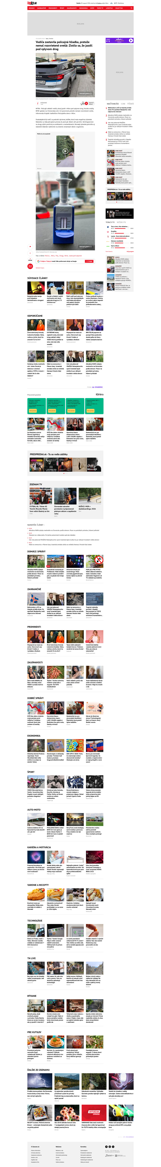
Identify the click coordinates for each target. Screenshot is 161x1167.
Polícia (47, 256)
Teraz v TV (110, 222)
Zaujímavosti (72, 8)
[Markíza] (107, 227)
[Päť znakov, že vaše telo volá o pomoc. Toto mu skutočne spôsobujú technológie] (55, 968)
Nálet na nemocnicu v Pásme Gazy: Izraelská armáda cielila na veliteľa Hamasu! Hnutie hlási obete (60, 544)
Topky (47, 38)
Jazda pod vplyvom (75, 256)
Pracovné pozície (34, 395)
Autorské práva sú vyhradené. (112, 1152)
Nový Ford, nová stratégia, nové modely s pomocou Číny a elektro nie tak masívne (75, 831)
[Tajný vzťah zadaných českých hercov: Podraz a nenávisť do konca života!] (75, 636)
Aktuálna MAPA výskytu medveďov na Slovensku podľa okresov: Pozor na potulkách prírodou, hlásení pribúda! (64, 530)
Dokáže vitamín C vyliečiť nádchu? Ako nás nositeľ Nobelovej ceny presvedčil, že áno (94, 942)
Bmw (66, 256)
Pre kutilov (34, 1032)
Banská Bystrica (89, 580)
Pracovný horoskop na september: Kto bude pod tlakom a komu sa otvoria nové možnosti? (35, 868)
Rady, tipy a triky (51, 873)
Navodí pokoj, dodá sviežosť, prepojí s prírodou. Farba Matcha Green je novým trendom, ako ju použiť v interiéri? (35, 1018)
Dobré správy (35, 698)
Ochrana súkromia (35, 1153)
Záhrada (88, 1058)
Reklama (58, 1147)
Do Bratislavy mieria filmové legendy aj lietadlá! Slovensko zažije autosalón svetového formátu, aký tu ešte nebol (36, 436)
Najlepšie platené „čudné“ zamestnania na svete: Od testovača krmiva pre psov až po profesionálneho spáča (75, 869)
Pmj (57, 256)
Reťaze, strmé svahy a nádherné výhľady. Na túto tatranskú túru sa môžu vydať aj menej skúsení (93, 980)
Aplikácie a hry (50, 949)
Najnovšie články (35, 525)
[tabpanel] (120, 126)
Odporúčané (30, 947)
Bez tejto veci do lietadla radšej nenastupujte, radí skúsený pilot (35, 978)
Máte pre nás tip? (84, 1162)
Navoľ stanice (109, 251)
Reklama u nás (59, 1150)
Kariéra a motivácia (39, 847)
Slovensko (69, 798)
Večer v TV (121, 222)
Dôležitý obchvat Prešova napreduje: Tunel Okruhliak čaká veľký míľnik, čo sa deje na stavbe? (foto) (35, 758)
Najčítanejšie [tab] (113, 104)
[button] (86, 103)
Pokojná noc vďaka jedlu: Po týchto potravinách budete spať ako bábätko (52, 535)
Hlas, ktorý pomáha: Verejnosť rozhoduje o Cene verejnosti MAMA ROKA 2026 (93, 868)
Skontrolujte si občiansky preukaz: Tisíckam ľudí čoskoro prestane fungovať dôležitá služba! (55, 757)
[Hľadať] (131, 8)
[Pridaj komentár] (30, 246)
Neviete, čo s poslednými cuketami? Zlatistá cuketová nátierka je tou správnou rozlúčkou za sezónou (55, 1054)
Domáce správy (36, 551)
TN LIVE (31, 958)
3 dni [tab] (123, 104)
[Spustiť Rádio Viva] (119, 39)
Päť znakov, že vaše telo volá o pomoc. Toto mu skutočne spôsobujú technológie (55, 979)
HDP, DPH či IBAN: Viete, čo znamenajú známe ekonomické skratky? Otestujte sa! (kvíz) (75, 757)
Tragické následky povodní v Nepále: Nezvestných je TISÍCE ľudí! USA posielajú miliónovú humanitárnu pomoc (94, 611)
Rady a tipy (69, 909)
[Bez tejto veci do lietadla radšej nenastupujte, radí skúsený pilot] (36, 968)
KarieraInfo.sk (30, 873)
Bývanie (31, 995)
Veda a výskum (89, 947)
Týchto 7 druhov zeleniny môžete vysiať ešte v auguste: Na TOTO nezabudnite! (55, 684)
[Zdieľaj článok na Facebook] (30, 253)
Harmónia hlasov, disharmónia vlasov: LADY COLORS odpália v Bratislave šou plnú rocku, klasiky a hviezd (75, 436)
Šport (62, 8)
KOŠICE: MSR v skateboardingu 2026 (87, 507)
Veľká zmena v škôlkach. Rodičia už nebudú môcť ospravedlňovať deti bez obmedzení (75, 979)
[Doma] (107, 241)
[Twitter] (113, 1146)
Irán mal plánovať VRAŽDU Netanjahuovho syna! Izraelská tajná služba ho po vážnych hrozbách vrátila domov (64, 540)
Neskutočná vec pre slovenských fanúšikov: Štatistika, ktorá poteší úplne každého (93, 435)
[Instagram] (110, 1146)
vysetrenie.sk (89, 689)
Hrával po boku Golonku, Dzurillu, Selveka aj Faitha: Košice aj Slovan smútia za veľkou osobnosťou (55, 794)
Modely (68, 836)
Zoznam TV (36, 484)
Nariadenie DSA (35, 1162)
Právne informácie (35, 1150)
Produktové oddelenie (86, 1153)
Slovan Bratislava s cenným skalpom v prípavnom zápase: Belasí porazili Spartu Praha (75, 793)
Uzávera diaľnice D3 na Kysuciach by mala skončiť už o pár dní (36, 830)
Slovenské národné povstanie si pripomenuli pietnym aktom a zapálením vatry (65, 510)
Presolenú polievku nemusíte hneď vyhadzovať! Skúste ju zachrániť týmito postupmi (34, 1054)
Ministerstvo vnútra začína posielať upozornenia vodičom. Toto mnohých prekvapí (94, 831)
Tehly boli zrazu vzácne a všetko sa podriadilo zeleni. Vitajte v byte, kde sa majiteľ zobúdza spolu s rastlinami (75, 1018)
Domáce (31, 8)
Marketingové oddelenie (86, 1160)
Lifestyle (109, 8)
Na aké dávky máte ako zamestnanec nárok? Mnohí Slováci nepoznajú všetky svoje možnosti (55, 868)
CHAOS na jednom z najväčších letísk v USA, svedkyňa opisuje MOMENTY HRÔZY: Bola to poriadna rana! (123, 278)
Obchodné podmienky (61, 1155)
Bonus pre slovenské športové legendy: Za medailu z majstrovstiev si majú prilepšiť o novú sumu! (94, 758)
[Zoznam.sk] (110, 1156)
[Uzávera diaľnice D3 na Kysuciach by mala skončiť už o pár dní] (36, 819)
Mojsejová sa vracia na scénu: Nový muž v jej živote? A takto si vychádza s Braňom (34, 648)
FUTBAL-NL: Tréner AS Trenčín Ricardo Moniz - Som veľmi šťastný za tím (39, 508)
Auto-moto (33, 809)
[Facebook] (106, 1146)
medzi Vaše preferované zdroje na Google (58, 261)
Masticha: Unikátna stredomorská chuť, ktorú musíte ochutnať (75, 905)
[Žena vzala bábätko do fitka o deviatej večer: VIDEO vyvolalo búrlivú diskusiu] (36, 672)
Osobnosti (69, 651)
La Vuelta (29, 798)
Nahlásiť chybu (40, 268)
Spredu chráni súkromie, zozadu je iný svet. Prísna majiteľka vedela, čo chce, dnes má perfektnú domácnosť (94, 1018)
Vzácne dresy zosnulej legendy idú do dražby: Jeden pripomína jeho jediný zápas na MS (93, 793)
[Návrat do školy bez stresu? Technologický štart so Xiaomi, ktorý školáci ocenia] (94, 707)
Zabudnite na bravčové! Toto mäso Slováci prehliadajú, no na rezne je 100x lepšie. (55, 906)
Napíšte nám (34, 1160)
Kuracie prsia (89, 911)
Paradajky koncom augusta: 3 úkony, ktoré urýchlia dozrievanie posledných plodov (93, 1053)
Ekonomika (83, 8)
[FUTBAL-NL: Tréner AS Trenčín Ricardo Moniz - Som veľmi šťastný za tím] (41, 496)
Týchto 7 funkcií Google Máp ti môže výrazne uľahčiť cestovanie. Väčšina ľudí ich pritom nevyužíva (55, 943)
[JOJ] (107, 232)
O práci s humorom (71, 875)
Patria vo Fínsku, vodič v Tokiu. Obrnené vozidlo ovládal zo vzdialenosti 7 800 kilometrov (35, 942)
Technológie (34, 920)
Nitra (52, 256)
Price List (58, 1160)
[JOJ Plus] (107, 246)
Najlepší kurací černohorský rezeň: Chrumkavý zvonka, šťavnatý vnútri (92, 906)
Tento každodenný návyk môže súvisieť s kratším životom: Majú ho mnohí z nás (94, 684)
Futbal (31, 513)
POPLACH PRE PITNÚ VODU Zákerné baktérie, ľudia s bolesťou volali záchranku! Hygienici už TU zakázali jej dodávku (94, 574)
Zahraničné (41, 8)
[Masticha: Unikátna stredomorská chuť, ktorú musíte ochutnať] (75, 894)
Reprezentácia (89, 798)
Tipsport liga (50, 800)
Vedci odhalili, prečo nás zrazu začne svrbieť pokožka (75, 683)
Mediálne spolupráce (91, 873)
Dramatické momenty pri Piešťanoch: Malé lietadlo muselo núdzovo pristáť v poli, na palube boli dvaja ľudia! (55, 574)
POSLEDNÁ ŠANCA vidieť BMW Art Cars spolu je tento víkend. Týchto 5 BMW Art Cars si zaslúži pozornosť (55, 832)
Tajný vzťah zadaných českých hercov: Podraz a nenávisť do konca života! (75, 647)
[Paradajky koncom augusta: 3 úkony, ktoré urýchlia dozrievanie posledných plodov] (94, 1042)
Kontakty (83, 1147)
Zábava (117, 210)
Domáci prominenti (31, 653)
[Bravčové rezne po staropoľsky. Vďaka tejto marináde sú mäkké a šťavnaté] (36, 894)
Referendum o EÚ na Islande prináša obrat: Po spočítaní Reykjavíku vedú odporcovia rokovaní (36, 610)
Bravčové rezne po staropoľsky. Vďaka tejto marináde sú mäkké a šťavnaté (35, 906)
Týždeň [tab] (130, 104)
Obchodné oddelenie (85, 1155)
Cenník (57, 1157)
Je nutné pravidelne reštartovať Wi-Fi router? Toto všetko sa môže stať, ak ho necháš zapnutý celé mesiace (75, 943)
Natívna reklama (60, 1162)
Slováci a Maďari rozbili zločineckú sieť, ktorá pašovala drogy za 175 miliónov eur (55, 299)
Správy (55, 516)
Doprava (29, 834)
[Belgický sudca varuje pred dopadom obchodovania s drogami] (36, 287)
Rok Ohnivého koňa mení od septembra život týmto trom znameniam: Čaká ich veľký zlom (123, 214)
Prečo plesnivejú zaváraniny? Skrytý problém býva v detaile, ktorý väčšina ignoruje (74, 1053)
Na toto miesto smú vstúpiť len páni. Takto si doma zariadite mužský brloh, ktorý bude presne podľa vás (55, 1018)
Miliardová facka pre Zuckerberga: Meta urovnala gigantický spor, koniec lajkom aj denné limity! (75, 574)
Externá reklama (60, 1153)
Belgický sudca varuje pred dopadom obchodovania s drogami (35, 298)
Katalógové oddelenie (86, 1157)
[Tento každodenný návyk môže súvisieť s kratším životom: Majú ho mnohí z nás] (94, 672)
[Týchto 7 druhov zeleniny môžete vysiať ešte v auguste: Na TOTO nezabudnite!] (55, 672)
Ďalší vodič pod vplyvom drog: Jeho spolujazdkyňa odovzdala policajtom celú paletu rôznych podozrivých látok (75, 300)
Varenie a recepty (38, 884)
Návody (68, 949)
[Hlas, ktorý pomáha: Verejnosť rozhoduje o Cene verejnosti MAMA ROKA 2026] (94, 857)
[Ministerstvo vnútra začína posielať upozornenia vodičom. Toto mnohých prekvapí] (94, 819)
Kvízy (92, 8)
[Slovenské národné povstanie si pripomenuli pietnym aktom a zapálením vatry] (65, 496)
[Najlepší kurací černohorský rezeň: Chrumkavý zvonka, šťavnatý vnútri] (94, 894)
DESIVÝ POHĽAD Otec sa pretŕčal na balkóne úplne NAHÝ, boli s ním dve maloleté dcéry (122, 287)
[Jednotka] (107, 237)
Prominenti (53, 8)
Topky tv (100, 8)
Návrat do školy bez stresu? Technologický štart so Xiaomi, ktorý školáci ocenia (93, 719)
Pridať (90, 261)
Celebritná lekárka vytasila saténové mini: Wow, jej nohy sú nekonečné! (94, 648)
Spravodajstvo (83, 1150)
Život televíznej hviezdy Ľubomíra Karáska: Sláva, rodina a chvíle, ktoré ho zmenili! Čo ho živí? (55, 648)
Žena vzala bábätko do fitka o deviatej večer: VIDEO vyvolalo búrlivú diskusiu (35, 684)
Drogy (61, 256)
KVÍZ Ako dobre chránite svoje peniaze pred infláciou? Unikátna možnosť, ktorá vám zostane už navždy (55, 436)
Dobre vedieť (30, 443)
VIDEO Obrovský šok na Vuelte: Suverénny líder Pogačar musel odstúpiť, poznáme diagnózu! (35, 793)
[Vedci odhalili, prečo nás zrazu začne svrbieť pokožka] (75, 672)
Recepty (29, 1060)
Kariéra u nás (34, 1157)
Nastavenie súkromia (36, 1155)
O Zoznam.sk (35, 1147)
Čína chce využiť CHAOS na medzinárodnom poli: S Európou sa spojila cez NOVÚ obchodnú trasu (123, 270)
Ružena (99, 3)
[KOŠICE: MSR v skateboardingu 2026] (90, 496)
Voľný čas (119, 8)
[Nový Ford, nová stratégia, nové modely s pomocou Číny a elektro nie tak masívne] (75, 819)
